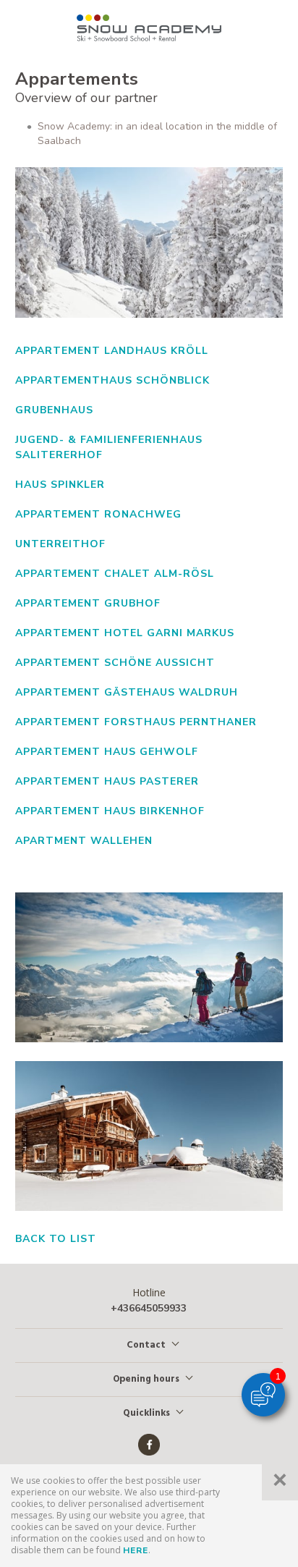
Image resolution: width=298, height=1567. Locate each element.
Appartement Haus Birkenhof (110, 811)
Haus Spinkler (60, 484)
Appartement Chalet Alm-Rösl (114, 573)
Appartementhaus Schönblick (112, 380)
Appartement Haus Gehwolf (106, 752)
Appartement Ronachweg (98, 514)
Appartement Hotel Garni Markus (124, 633)
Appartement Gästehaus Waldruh (126, 692)
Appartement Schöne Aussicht (115, 663)
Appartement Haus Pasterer (107, 781)
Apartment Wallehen (84, 841)
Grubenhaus (54, 410)
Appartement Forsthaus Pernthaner (136, 722)
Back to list (55, 1239)
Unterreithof (60, 544)
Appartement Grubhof (88, 603)
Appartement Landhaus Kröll (111, 351)
